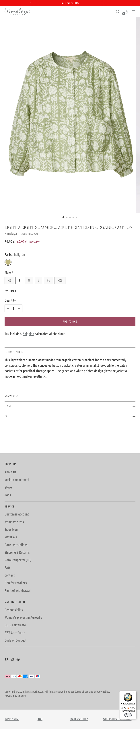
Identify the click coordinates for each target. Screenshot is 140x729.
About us (10, 472)
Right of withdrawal (17, 591)
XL (48, 281)
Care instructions (16, 545)
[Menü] (134, 693)
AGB (40, 719)
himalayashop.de (34, 691)
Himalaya (11, 233)
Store (8, 487)
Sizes (13, 291)
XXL (60, 281)
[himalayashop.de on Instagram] (12, 659)
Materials (11, 537)
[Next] (110, 3)
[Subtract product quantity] (8, 308)
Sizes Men (11, 529)
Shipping (28, 334)
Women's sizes (14, 522)
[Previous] (30, 3)
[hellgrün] (8, 262)
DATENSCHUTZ (79, 719)
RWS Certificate (15, 633)
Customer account (17, 514)
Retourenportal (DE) (18, 560)
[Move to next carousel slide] (132, 441)
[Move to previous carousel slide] (124, 441)
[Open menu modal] (133, 11)
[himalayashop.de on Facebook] (7, 659)
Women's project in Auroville (23, 617)
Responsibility (14, 610)
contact (10, 575)
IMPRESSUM (12, 719)
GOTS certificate (15, 625)
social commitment (17, 480)
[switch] (128, 715)
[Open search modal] (118, 11)
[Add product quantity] (19, 308)
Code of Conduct (15, 640)
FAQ (7, 568)
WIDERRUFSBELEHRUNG (117, 719)
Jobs (8, 495)
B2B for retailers (16, 583)
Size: (9, 273)
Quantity (10, 300)
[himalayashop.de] (17, 11)
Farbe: (15, 255)
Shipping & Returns (17, 552)
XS (9, 281)
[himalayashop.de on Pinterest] (18, 659)
